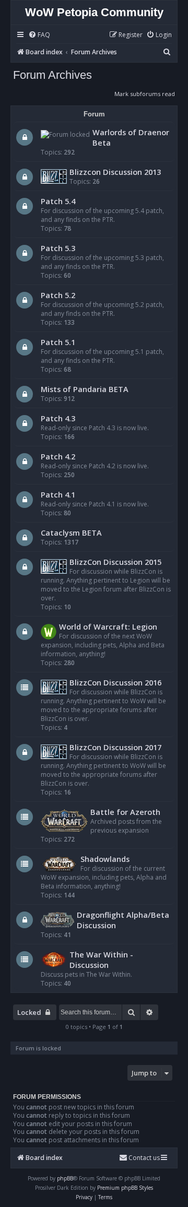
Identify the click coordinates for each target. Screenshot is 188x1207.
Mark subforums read (144, 94)
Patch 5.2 (58, 295)
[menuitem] (39, 35)
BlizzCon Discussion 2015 (115, 562)
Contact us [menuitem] (144, 1157)
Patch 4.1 (58, 494)
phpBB (65, 1178)
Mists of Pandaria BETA (84, 389)
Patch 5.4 (58, 201)
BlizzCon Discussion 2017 (115, 747)
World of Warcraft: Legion (108, 626)
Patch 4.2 (58, 456)
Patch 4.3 (58, 418)
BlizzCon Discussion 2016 (115, 682)
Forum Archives (52, 74)
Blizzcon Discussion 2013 (115, 172)
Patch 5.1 (58, 342)
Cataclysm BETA (71, 532)
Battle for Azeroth (125, 812)
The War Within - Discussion (101, 959)
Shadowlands (105, 859)
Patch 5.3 (58, 248)
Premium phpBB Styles (125, 1187)
